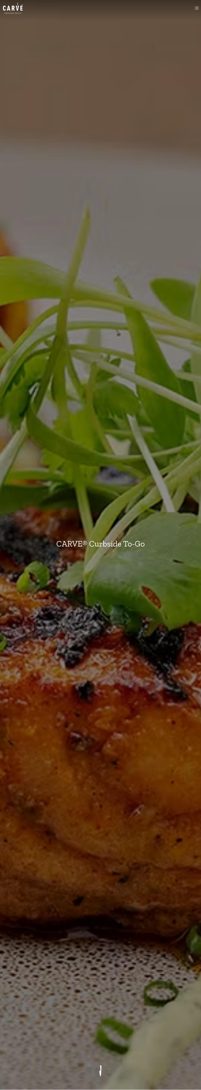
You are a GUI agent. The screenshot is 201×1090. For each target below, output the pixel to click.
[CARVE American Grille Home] (14, 8)
